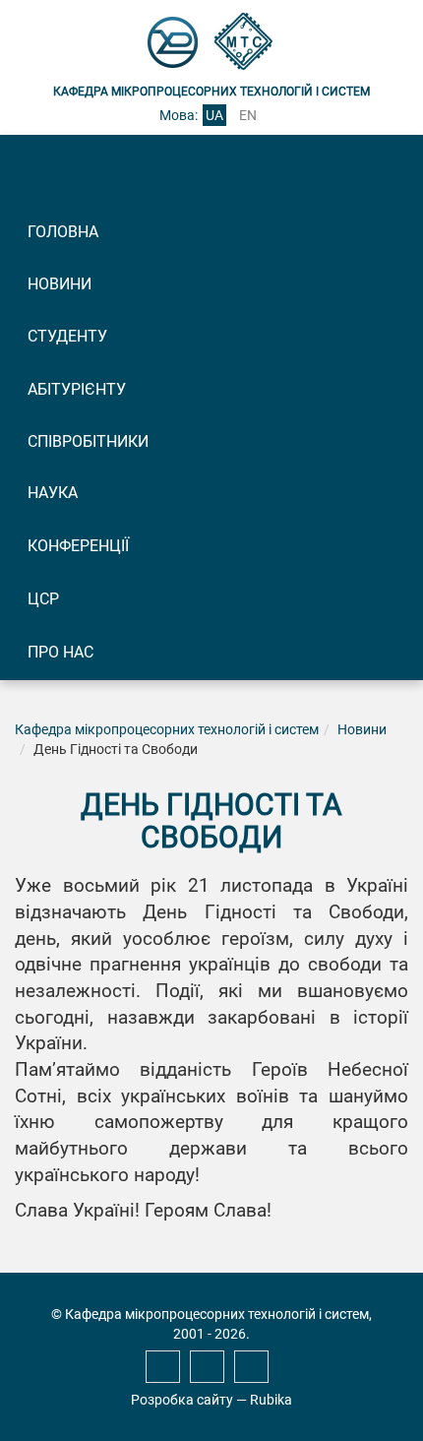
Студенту (67, 336)
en (248, 115)
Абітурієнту (77, 389)
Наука (53, 492)
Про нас (60, 652)
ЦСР (43, 599)
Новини (59, 284)
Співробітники (88, 441)
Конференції (78, 545)
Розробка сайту (182, 1400)
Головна (63, 231)
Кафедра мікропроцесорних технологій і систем (167, 729)
